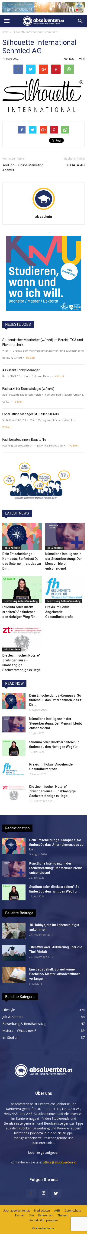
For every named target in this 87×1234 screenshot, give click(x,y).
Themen (63, 1215)
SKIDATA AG (75, 165)
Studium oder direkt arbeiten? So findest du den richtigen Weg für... (20, 612)
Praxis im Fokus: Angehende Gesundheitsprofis (59, 612)
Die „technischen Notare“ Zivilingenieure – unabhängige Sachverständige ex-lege (52, 791)
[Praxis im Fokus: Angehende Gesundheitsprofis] (65, 589)
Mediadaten (42, 1210)
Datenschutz (72, 1210)
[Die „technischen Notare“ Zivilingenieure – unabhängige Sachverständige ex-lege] (22, 637)
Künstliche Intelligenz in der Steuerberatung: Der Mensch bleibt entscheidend (55, 723)
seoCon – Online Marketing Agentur (22, 167)
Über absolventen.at (16, 1210)
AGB (57, 1210)
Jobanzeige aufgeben (43, 1152)
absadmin (43, 216)
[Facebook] (31, 1193)
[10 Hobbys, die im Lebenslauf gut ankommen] (14, 931)
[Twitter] (56, 1193)
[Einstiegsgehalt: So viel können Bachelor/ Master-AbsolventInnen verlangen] (14, 975)
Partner (20, 1215)
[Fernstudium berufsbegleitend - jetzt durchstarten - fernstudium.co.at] (43, 273)
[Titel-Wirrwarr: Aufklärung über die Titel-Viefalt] (14, 953)
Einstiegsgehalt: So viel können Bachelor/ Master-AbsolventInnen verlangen (55, 973)
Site (31, 1215)
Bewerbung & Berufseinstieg (21, 601)
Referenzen (45, 1215)
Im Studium (10, 1037)
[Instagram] (43, 1193)
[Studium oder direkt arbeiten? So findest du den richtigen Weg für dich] (22, 589)
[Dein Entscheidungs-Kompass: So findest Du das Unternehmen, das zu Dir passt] (22, 536)
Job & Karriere (12, 547)
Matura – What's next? (19, 1030)
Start (5, 32)
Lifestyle (8, 1010)
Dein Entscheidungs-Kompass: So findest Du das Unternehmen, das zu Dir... (56, 700)
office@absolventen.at (60, 1162)
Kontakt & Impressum (43, 1220)
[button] (80, 21)
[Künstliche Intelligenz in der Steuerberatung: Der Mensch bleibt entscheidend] (65, 536)
